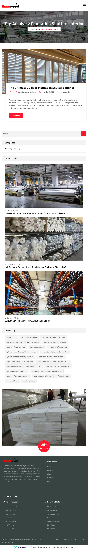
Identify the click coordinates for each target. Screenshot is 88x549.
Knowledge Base (65, 92)
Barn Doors (11, 337)
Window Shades (11, 514)
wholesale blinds (63, 376)
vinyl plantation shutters (42, 376)
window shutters (29, 381)
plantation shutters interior (27, 92)
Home (32, 29)
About (49, 474)
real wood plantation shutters (17, 376)
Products (50, 470)
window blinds (12, 381)
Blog (48, 481)
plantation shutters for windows (58, 366)
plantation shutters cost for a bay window (22, 352)
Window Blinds (11, 511)
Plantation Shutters (12, 507)
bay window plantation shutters (54, 337)
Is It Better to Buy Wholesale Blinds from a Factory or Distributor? (35, 267)
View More (16, 115)
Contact (50, 478)
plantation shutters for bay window (55, 352)
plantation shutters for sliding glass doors (54, 362)
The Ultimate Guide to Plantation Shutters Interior (41, 87)
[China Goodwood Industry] (10, 5)
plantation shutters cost (58, 347)
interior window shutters (16, 347)
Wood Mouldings (11, 521)
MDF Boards (10, 525)
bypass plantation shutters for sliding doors (23, 342)
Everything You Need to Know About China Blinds (27, 320)
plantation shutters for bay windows (20, 357)
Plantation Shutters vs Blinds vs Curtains (46, 371)
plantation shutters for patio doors (51, 357)
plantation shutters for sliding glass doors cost (24, 366)
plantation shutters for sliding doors (20, 362)
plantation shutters (37, 347)
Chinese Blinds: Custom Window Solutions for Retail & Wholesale (35, 213)
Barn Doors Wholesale (29, 337)
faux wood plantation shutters (55, 342)
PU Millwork (10, 529)
